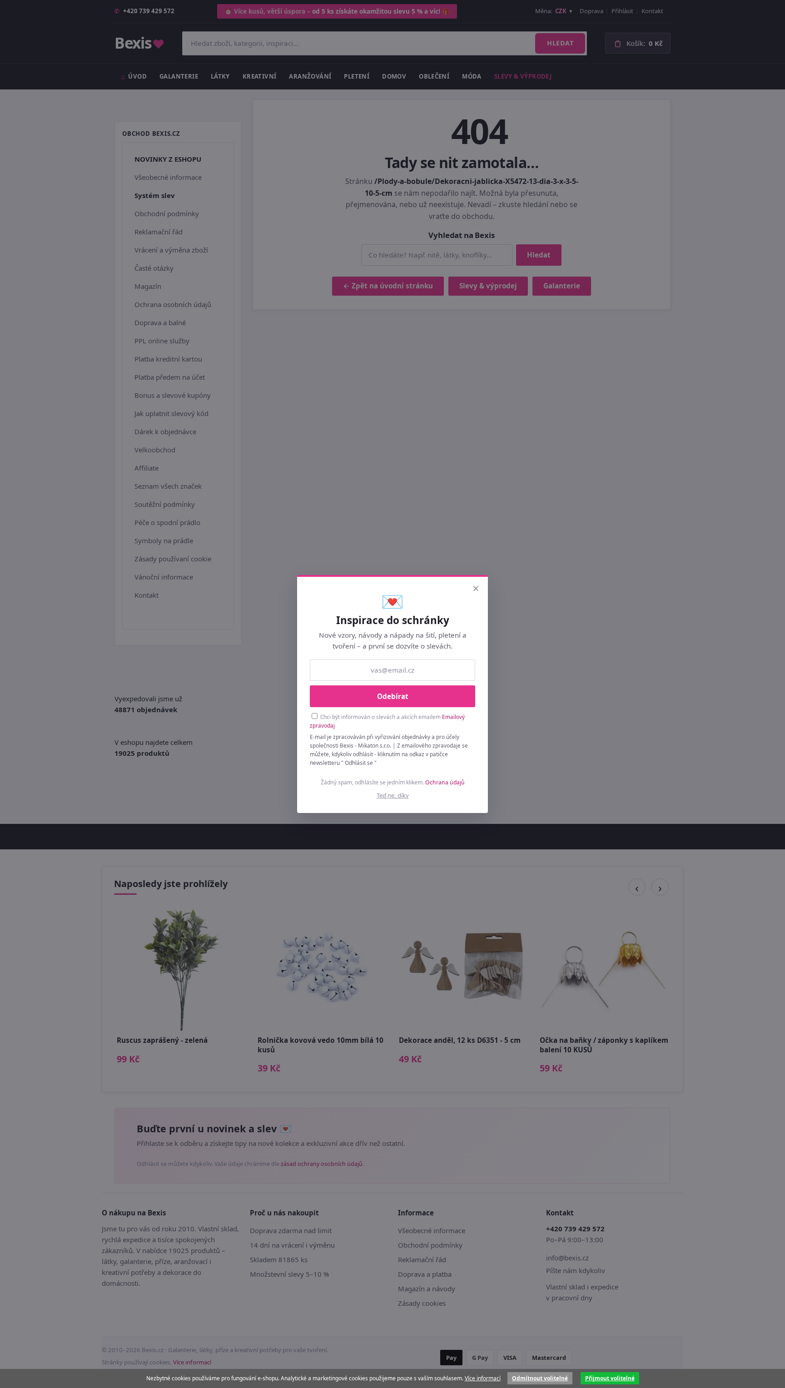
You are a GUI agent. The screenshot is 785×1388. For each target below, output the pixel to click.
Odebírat (392, 696)
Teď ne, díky (393, 795)
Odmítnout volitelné (540, 1378)
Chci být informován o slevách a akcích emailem (387, 721)
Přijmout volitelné (610, 1378)
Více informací (483, 1378)
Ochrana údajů (445, 782)
